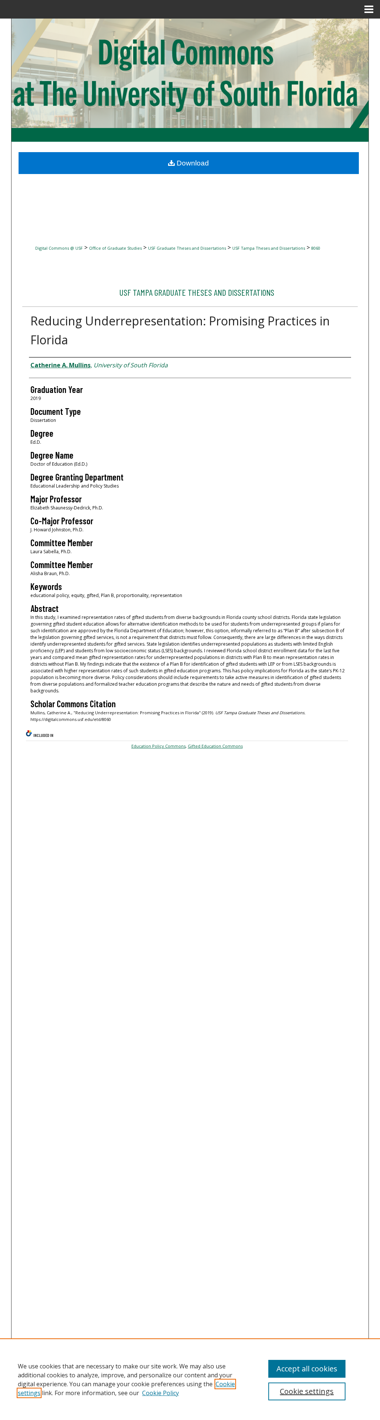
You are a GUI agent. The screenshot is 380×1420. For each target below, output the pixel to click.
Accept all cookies (306, 1369)
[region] (190, 1379)
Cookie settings (307, 1391)
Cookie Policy (160, 1393)
